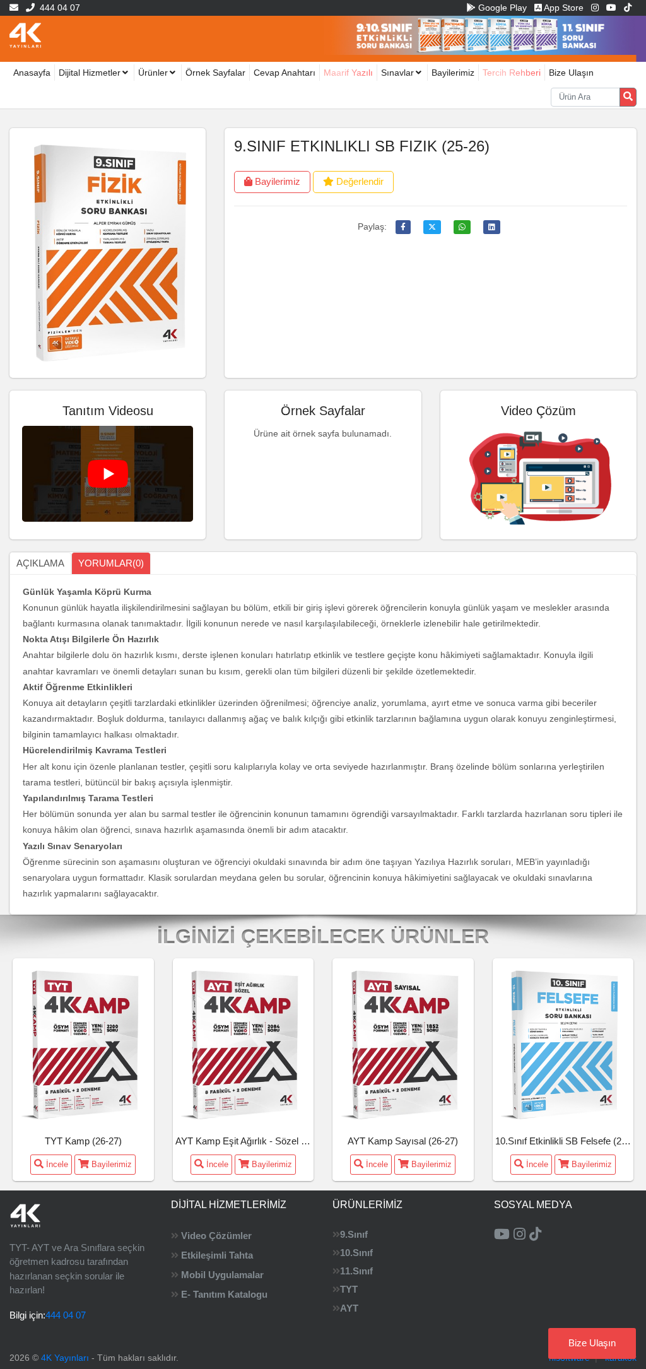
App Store (563, 8)
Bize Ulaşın (571, 73)
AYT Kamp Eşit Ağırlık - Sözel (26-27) (253, 1141)
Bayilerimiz (453, 73)
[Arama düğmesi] (628, 97)
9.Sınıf (354, 1234)
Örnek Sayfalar (215, 73)
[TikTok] (627, 8)
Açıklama (40, 563)
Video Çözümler (216, 1235)
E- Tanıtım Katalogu (224, 1294)
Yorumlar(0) (111, 563)
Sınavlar (397, 73)
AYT (349, 1308)
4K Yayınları (65, 1358)
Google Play (501, 8)
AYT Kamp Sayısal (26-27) (403, 1141)
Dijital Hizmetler (89, 73)
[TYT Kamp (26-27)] (83, 1043)
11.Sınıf (356, 1271)
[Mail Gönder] (13, 8)
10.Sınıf (356, 1252)
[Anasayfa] (25, 35)
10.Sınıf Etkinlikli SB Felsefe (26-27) (569, 1141)
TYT (349, 1289)
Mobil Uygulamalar (222, 1274)
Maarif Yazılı (348, 73)
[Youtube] (611, 8)
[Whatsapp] (462, 227)
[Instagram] (595, 8)
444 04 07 (57, 8)
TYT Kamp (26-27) (83, 1141)
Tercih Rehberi (512, 73)
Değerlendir (359, 181)
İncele (56, 1164)
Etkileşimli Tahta (217, 1255)
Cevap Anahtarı (284, 73)
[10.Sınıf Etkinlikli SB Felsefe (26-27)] (563, 1043)
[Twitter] (432, 227)
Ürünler (153, 73)
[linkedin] (491, 227)
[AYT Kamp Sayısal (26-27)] (403, 1043)
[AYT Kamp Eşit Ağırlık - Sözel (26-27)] (243, 1043)
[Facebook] (403, 227)
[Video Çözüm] (538, 475)
